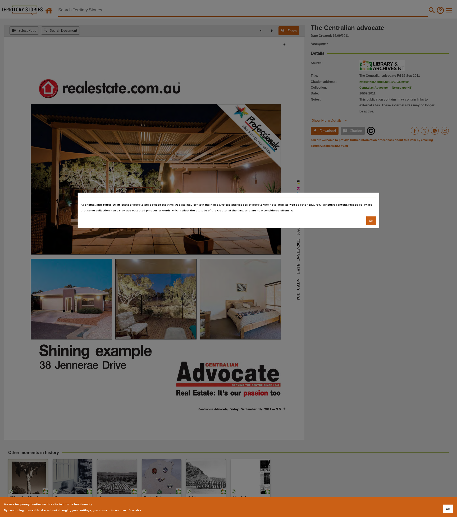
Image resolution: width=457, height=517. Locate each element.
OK (371, 220)
